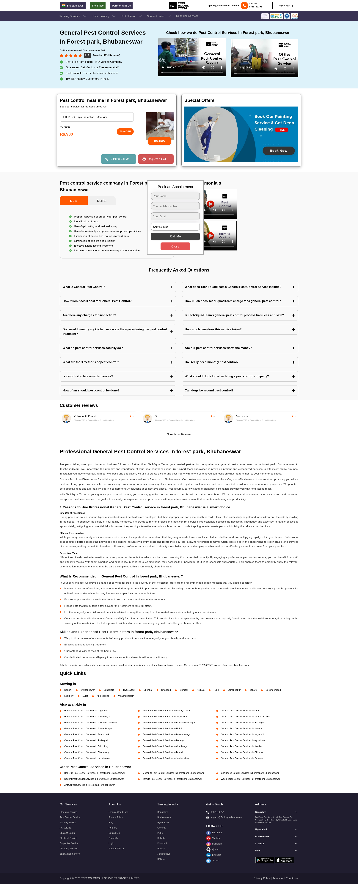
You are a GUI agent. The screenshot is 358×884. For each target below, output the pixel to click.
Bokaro (253, 690)
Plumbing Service (69, 848)
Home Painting (101, 16)
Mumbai (184, 690)
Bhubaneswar (88, 690)
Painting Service (68, 822)
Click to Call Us (120, 158)
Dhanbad (166, 690)
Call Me (175, 236)
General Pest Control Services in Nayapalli (242, 734)
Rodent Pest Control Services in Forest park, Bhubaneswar (94, 779)
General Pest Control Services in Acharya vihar (166, 710)
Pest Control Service (70, 817)
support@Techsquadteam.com (226, 817)
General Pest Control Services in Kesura (241, 728)
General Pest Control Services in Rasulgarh (243, 722)
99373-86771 (217, 812)
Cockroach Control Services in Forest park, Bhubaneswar (250, 773)
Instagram (217, 843)
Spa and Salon (156, 16)
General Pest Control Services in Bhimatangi (86, 752)
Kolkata (201, 690)
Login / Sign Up (285, 5)
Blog (111, 822)
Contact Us (114, 833)
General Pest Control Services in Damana (242, 758)
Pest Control (128, 16)
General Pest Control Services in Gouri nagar (165, 746)
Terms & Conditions (118, 812)
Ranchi (68, 690)
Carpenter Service (69, 843)
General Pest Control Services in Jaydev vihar (166, 758)
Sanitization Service (70, 854)
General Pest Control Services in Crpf (240, 710)
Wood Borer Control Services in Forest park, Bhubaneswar (250, 779)
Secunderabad (273, 690)
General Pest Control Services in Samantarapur (88, 728)
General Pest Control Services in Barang (163, 740)
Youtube (216, 838)
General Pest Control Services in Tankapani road (245, 716)
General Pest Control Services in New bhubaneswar (90, 722)
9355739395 (255, 6)
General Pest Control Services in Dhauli (163, 752)
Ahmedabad (103, 696)
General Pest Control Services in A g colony (243, 740)
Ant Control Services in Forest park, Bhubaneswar (89, 785)
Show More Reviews (179, 434)
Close (175, 246)
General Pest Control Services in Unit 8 (162, 728)
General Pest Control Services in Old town (242, 752)
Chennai (148, 690)
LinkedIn (216, 855)
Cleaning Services (70, 16)
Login (111, 843)
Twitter (215, 860)
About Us (113, 838)
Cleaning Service (68, 812)
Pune (216, 690)
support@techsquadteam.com (223, 5)
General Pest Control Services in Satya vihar (165, 716)
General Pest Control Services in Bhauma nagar (167, 734)
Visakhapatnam (126, 696)
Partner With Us (121, 5)
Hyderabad (129, 690)
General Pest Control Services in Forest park (86, 734)
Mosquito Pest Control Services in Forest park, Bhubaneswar (173, 773)
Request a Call (157, 159)
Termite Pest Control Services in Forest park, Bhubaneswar (172, 779)
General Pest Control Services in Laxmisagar (87, 758)
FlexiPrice (98, 5)
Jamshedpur (234, 690)
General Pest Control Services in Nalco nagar (87, 716)
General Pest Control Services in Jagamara (86, 710)
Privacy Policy (116, 817)
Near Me (113, 827)
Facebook (217, 832)
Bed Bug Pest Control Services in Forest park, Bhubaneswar (94, 773)
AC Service (65, 827)
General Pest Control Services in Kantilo (241, 746)
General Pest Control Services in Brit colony (86, 746)
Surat (85, 696)
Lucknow (68, 696)
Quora (215, 849)
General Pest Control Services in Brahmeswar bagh (169, 722)
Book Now (159, 141)
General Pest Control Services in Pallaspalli (86, 740)
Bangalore (109, 690)
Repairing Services (187, 15)
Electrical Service (68, 838)
